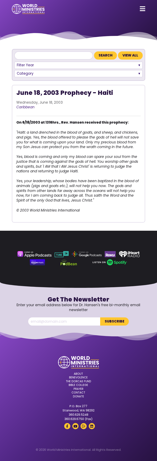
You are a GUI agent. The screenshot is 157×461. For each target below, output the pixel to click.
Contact (78, 392)
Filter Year (25, 65)
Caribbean (25, 107)
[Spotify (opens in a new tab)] (110, 262)
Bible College (78, 385)
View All (130, 55)
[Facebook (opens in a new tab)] (67, 426)
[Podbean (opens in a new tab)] (69, 262)
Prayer (78, 389)
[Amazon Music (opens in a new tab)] (37, 262)
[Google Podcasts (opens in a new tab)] (87, 254)
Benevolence (78, 377)
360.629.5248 (78, 414)
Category (25, 73)
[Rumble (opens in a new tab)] (84, 426)
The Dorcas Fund (78, 381)
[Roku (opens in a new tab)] (110, 254)
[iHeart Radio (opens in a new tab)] (129, 254)
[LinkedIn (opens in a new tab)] (92, 426)
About (78, 373)
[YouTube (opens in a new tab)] (75, 426)
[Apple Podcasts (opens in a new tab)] (34, 254)
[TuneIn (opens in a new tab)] (61, 254)
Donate (78, 396)
